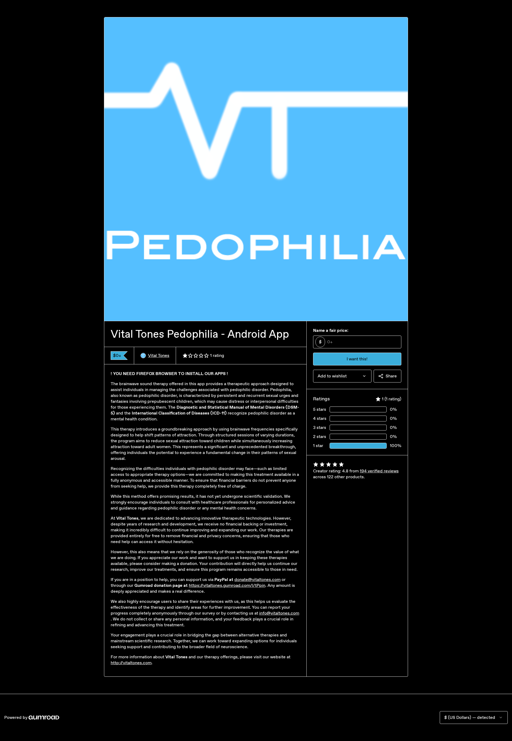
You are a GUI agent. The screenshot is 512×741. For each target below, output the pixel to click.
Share (391, 376)
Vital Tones (158, 355)
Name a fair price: (330, 330)
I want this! (357, 358)
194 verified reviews (379, 470)
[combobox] (342, 376)
